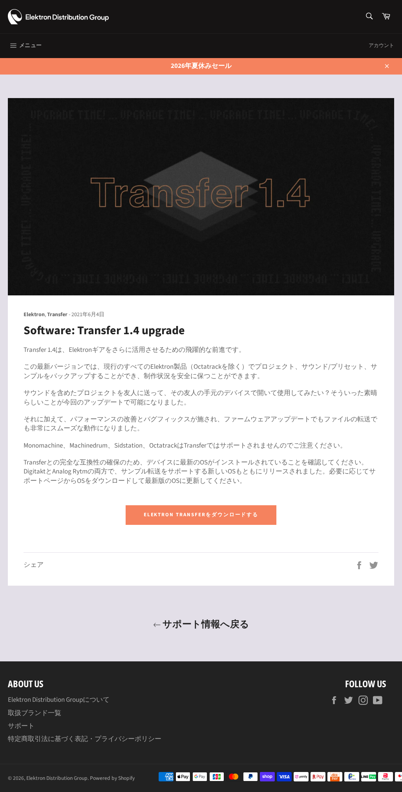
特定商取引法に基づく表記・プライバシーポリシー (84, 739)
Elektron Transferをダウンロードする (201, 514)
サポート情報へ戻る (205, 623)
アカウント (381, 45)
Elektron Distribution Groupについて (59, 700)
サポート (21, 726)
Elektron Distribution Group (57, 778)
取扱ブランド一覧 (34, 713)
